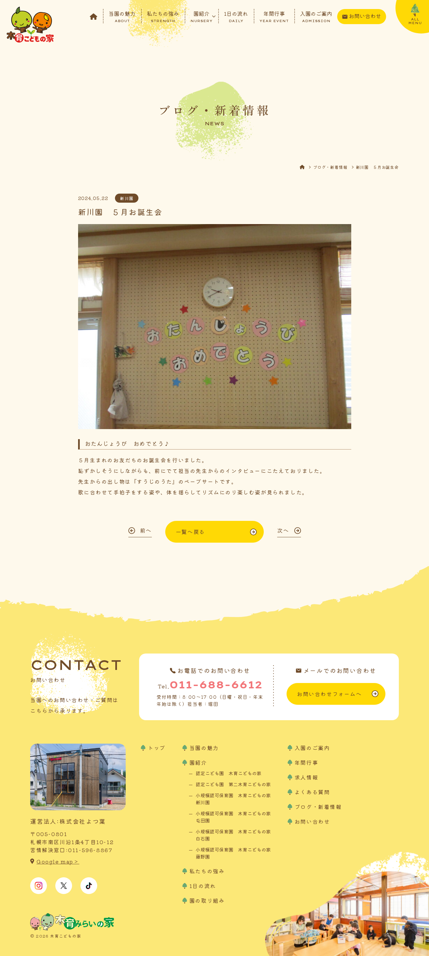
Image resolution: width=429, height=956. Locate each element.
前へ (146, 530)
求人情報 (306, 777)
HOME (306, 167)
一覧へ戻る (190, 532)
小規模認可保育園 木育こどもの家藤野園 (233, 853)
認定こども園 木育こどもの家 (228, 773)
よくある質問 (312, 792)
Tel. (210, 684)
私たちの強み (163, 16)
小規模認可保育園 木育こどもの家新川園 (233, 799)
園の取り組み (207, 900)
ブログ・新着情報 (330, 167)
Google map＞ (58, 861)
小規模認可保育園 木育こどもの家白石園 (233, 835)
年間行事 (274, 16)
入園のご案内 (316, 16)
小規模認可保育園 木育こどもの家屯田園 (233, 817)
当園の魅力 (122, 16)
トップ (157, 748)
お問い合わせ (365, 16)
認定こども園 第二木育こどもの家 (233, 784)
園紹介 (201, 16)
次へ (283, 530)
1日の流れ (236, 16)
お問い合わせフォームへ (329, 694)
